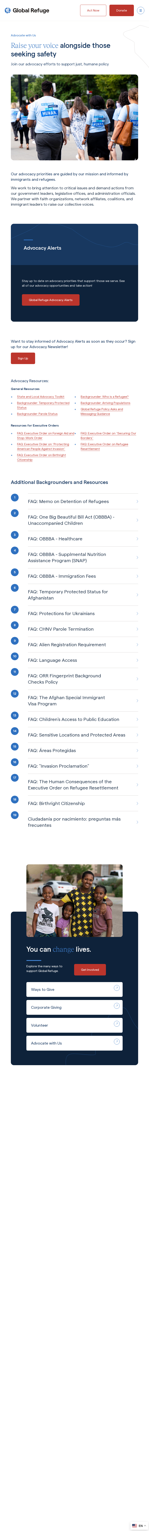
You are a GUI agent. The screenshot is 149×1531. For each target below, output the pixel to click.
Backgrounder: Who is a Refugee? (105, 396)
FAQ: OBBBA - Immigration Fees (62, 576)
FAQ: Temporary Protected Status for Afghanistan (68, 594)
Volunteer (39, 1025)
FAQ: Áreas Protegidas (52, 750)
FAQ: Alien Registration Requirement (67, 644)
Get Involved (90, 969)
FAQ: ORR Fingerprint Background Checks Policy (64, 679)
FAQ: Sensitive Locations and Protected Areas (76, 734)
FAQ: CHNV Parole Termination (61, 629)
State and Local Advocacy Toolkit (40, 396)
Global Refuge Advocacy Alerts (51, 300)
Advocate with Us (46, 1043)
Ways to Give (42, 989)
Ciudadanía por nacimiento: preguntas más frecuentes (74, 822)
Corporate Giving (46, 1007)
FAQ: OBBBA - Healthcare (55, 538)
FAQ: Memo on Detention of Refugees (68, 501)
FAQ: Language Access (52, 660)
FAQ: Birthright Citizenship (56, 803)
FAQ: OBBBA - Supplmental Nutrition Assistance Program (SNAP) (67, 557)
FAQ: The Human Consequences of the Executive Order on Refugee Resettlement (73, 784)
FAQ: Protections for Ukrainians (61, 613)
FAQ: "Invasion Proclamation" (58, 766)
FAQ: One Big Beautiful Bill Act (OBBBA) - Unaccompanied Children (71, 520)
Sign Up (23, 358)
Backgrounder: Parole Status (37, 413)
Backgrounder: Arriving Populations (105, 403)
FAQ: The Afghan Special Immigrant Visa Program (66, 700)
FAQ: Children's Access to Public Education (73, 719)
